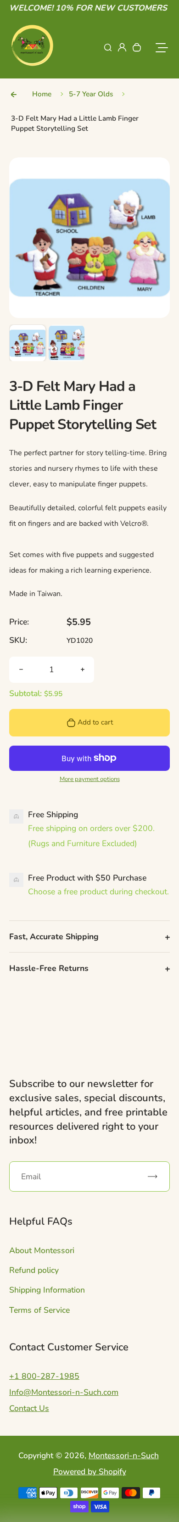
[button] (27, 342)
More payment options (90, 779)
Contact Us (29, 1408)
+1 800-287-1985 (44, 1376)
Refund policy (34, 1270)
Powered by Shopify (89, 1471)
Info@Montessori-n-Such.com (63, 1392)
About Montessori (41, 1250)
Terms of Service (39, 1310)
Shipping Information (47, 1289)
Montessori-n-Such (124, 1455)
